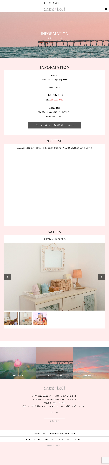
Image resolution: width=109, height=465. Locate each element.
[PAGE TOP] (54, 344)
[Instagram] (52, 412)
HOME (28, 439)
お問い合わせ (54, 421)
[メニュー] (106, 9)
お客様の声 (59, 439)
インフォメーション (77, 439)
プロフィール (36, 439)
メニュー (45, 439)
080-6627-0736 (56, 100)
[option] (54, 277)
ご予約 (52, 439)
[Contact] (57, 412)
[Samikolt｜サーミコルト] (54, 387)
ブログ (67, 439)
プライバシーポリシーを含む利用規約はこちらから (54, 125)
